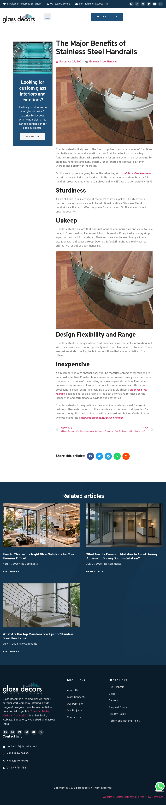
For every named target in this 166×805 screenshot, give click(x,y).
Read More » (11, 571)
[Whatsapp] (160, 4)
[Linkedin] (143, 4)
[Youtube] (154, 4)
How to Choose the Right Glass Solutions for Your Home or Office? (39, 556)
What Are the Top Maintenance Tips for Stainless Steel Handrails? (38, 636)
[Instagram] (137, 4)
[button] (47, 16)
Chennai (36, 711)
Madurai (7, 716)
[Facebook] (131, 4)
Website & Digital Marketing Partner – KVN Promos (133, 797)
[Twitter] (149, 4)
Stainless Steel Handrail (102, 62)
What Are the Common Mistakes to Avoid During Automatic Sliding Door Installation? (121, 556)
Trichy (45, 711)
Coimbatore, (21, 716)
